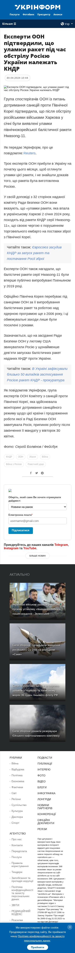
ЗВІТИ (15, 905)
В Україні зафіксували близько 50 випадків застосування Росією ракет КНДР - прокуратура (37, 374)
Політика (17, 775)
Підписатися (20, 530)
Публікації (45, 763)
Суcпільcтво (19, 804)
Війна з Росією (14, 464)
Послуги (15, 14)
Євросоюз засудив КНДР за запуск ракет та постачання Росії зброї (34, 253)
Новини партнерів (45, 807)
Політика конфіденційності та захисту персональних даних (22, 893)
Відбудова (18, 769)
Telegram (61, 544)
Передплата (19, 851)
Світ (14, 793)
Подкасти (45, 757)
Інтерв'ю (44, 769)
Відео (42, 781)
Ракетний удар (36, 464)
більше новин (37, 556)
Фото (41, 775)
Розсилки (17, 920)
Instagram (11, 548)
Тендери (17, 872)
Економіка (18, 781)
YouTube (29, 548)
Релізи (42, 829)
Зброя (32, 456)
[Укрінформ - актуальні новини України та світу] (37, 7)
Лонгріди (44, 799)
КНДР (9, 456)
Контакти (17, 845)
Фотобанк (28, 14)
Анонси (57, 14)
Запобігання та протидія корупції (22, 879)
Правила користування (20, 864)
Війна (45, 456)
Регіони (16, 799)
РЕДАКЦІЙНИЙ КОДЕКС (21, 913)
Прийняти (37, 947)
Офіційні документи (46, 822)
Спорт (15, 822)
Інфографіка (46, 793)
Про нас (17, 839)
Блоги (42, 787)
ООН (20, 456)
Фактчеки (17, 787)
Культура (17, 810)
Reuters (29, 153)
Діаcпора (17, 816)
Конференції (47, 814)
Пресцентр (43, 14)
